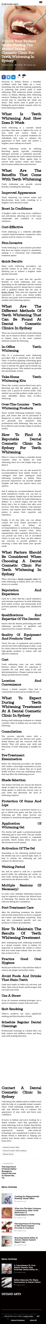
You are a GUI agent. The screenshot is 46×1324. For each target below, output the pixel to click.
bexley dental (8, 1154)
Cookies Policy (28, 1316)
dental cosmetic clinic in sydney (15, 1151)
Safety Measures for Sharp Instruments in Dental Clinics (27, 1281)
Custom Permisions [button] (18, 1320)
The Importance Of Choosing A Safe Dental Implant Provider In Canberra (27, 1225)
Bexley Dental (8, 292)
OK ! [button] (38, 1316)
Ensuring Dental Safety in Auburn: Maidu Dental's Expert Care (26, 1239)
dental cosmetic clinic (28, 579)
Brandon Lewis (8, 65)
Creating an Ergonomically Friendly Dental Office (26, 1197)
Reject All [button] (33, 1320)
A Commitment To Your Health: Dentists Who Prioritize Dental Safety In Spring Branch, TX (25, 1267)
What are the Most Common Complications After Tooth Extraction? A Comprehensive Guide (27, 1211)
